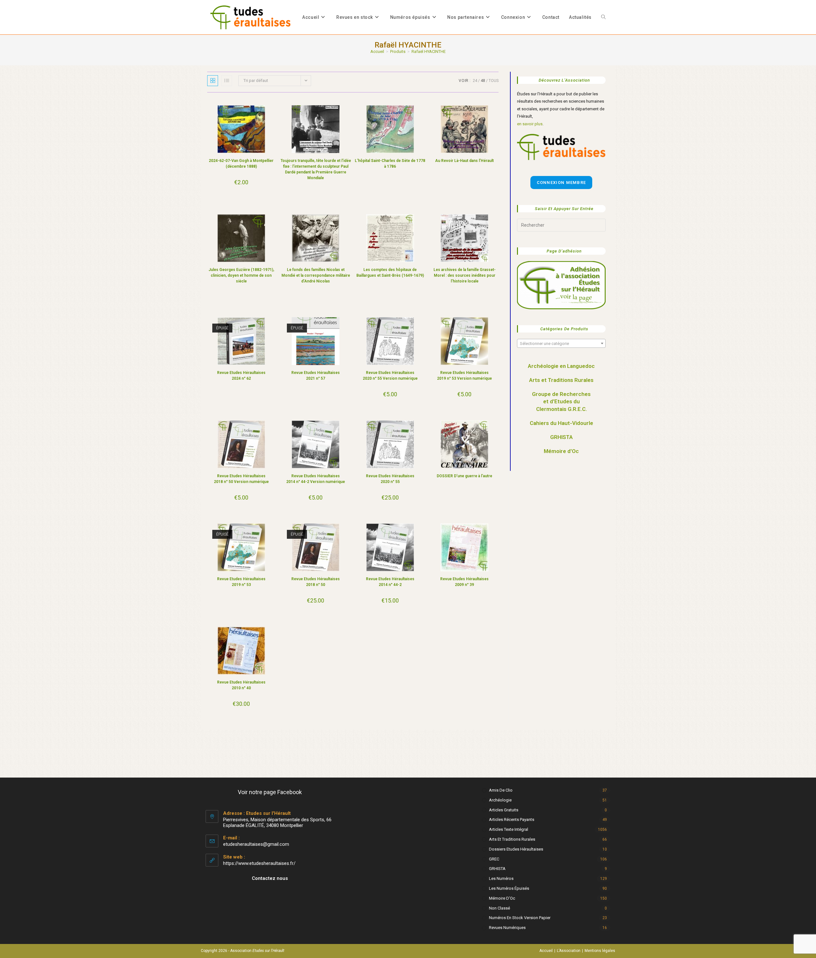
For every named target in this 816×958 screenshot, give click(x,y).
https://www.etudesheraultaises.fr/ (259, 863)
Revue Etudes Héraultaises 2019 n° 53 (241, 582)
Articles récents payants (511, 819)
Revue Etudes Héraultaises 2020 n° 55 (390, 479)
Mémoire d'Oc (561, 451)
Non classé (499, 908)
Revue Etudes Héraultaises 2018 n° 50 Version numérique (241, 479)
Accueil (546, 950)
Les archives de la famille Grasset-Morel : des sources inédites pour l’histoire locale (464, 275)
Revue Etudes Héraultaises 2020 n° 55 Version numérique (390, 375)
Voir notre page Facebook (270, 792)
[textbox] (561, 343)
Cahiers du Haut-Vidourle (561, 423)
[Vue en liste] (226, 80)
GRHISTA (561, 437)
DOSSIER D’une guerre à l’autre (464, 476)
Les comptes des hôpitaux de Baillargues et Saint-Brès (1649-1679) (390, 272)
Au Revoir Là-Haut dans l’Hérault (464, 160)
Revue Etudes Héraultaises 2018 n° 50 (315, 582)
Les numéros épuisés (509, 888)
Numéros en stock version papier (519, 917)
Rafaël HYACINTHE (429, 51)
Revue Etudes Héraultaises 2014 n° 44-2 (390, 582)
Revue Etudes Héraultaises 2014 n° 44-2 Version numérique (315, 479)
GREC (494, 859)
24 (475, 80)
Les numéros (501, 878)
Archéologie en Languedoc (561, 366)
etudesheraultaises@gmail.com (256, 844)
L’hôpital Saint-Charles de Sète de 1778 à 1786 (390, 163)
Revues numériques (507, 927)
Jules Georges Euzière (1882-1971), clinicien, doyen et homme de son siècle (241, 275)
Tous (494, 80)
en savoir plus (530, 123)
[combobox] (561, 343)
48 (483, 80)
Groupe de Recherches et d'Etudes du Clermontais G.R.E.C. (561, 402)
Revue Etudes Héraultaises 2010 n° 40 (241, 685)
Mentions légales (600, 950)
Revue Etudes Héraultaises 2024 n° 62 (241, 375)
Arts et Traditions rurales (512, 839)
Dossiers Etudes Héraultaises (516, 849)
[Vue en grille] (212, 80)
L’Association (568, 950)
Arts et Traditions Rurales (561, 380)
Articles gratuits (503, 810)
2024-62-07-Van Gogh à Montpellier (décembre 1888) (241, 163)
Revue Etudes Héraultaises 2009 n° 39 (464, 582)
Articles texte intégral (508, 829)
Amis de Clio (501, 790)
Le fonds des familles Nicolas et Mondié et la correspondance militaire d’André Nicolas (315, 275)
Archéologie (500, 800)
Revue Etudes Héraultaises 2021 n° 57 (315, 375)
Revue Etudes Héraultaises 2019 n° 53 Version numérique (464, 375)
